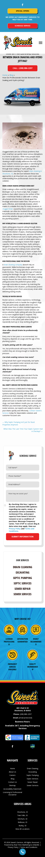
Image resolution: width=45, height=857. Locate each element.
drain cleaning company (13, 265)
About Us (12, 772)
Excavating (22, 572)
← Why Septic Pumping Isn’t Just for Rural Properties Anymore (18, 423)
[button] (22, 5)
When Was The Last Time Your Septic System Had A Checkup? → (23, 430)
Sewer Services (22, 594)
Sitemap (12, 785)
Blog (11, 75)
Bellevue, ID (22, 822)
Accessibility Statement (12, 789)
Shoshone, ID (22, 812)
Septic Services (22, 583)
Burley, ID (22, 825)
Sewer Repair (22, 589)
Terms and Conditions (28, 847)
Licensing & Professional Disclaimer (12, 793)
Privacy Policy (15, 528)
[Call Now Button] (22, 852)
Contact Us (12, 782)
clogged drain (7, 209)
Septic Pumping (22, 578)
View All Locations (22, 829)
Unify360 (35, 845)
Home (5, 75)
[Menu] (40, 43)
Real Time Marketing (22, 845)
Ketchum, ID (22, 819)
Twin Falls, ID (22, 815)
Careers (12, 775)
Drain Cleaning (22, 567)
